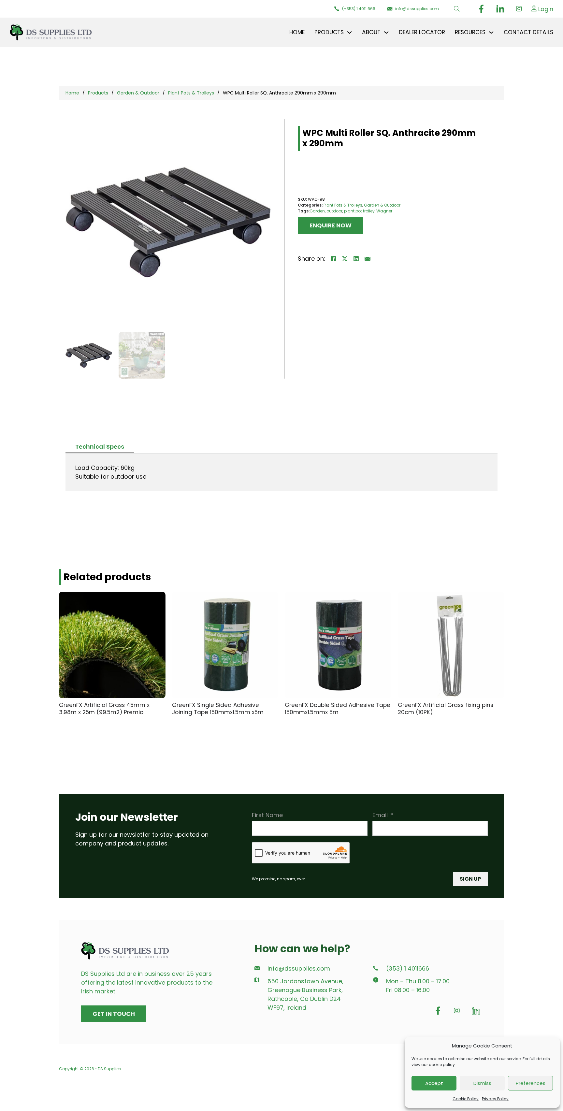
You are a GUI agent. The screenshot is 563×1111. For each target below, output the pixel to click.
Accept (434, 1083)
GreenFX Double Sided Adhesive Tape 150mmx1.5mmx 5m (337, 708)
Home (297, 32)
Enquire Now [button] (331, 225)
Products (98, 93)
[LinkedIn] (356, 259)
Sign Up (470, 879)
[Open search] (457, 9)
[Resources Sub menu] (491, 32)
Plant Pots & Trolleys (191, 93)
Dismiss (482, 1083)
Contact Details (528, 32)
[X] (345, 259)
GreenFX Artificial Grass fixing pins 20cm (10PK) (445, 708)
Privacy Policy (495, 1099)
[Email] (367, 259)
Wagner (384, 211)
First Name (267, 815)
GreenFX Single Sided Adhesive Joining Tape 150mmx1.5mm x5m (218, 708)
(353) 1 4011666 (407, 968)
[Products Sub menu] (349, 32)
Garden (317, 211)
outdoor (334, 211)
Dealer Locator (422, 32)
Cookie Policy (466, 1099)
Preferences (530, 1083)
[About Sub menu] (386, 32)
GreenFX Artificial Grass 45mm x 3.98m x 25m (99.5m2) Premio (104, 708)
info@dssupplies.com (298, 968)
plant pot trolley (359, 211)
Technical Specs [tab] (99, 446)
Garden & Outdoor (138, 93)
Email (380, 815)
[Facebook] (333, 259)
